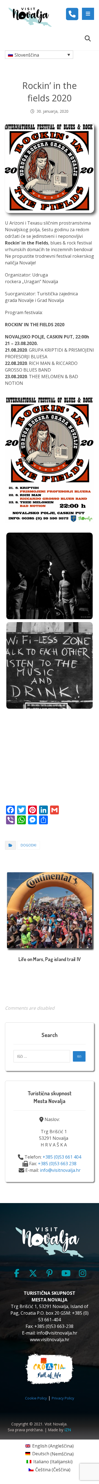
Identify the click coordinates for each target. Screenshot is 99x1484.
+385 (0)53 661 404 (62, 1157)
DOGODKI (28, 845)
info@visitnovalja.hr (60, 1170)
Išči (79, 1056)
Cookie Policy (36, 1398)
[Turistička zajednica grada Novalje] (30, 17)
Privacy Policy (63, 1398)
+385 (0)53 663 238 (57, 1164)
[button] (88, 14)
